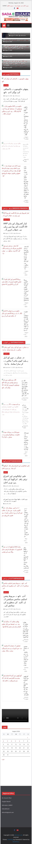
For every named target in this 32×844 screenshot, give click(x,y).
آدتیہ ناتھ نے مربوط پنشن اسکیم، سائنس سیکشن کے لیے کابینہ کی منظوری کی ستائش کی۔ (15, 601)
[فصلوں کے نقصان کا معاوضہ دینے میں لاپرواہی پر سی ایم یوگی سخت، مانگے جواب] (12, 659)
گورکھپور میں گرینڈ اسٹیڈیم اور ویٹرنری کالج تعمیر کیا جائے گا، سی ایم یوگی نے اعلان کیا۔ (26, 685)
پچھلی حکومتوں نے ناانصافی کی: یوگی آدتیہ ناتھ (15, 91)
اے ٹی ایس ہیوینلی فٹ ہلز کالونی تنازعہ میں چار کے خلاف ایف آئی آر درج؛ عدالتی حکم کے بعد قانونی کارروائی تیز (26, 522)
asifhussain (17, 35)
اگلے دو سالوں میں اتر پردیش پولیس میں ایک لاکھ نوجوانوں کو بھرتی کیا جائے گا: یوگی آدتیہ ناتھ (25, 388)
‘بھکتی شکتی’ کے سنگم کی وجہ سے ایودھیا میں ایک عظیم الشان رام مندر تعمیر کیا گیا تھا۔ (25, 629)
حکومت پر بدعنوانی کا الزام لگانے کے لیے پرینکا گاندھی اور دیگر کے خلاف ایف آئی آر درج (26, 321)
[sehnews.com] (4, 25)
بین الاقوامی (6, 353)
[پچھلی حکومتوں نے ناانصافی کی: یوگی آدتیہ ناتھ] (16, 80)
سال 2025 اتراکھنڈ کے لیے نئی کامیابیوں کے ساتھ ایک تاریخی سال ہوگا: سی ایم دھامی (26, 558)
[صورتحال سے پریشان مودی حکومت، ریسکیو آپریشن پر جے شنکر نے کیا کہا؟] (12, 444)
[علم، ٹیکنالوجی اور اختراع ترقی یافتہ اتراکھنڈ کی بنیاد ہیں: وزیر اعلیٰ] (16, 467)
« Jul (3, 759)
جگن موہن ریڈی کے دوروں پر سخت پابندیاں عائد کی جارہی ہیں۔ (26, 150)
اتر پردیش (6, 592)
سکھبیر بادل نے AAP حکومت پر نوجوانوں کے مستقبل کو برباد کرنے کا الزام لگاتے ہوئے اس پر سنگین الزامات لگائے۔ (15, 46)
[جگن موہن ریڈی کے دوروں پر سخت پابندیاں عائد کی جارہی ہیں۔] (12, 152)
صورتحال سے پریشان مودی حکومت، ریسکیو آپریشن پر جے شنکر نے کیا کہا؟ (26, 441)
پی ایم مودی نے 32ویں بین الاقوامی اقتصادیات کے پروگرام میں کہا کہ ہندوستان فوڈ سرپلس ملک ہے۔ (25, 414)
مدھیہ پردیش (6, 219)
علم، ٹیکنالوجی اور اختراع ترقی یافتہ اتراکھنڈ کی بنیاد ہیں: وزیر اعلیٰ (15, 479)
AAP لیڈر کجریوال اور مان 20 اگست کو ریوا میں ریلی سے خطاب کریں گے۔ (15, 226)
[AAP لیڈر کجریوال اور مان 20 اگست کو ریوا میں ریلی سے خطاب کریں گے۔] (16, 214)
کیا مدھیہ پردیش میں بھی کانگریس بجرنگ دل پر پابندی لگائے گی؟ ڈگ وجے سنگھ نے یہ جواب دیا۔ (26, 257)
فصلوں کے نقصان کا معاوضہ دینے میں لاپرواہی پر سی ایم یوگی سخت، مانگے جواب (26, 656)
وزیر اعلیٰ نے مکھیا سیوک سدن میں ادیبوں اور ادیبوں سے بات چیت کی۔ (15, 500)
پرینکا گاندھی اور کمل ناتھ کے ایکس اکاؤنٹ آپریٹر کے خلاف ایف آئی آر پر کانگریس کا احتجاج (26, 290)
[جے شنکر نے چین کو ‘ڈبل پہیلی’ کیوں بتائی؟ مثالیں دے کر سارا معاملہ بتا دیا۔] (16, 348)
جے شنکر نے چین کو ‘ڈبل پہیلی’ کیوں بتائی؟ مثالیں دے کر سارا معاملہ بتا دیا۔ (15, 360)
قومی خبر (6, 85)
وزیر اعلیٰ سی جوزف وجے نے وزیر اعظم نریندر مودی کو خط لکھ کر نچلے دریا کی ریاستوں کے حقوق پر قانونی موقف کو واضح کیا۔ (15, 62)
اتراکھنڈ (5, 472)
